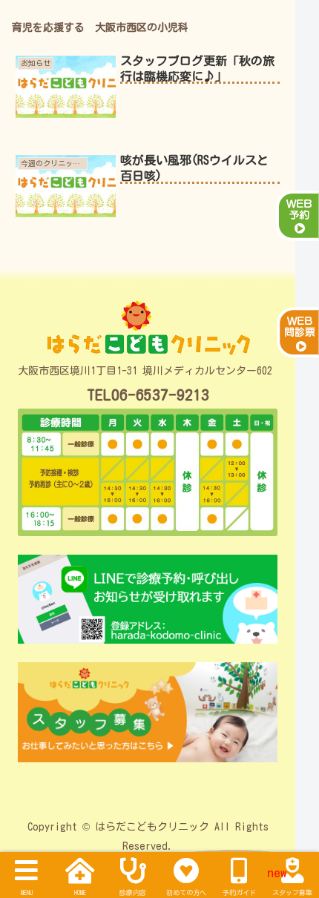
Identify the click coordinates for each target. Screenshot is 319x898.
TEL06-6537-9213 (148, 395)
